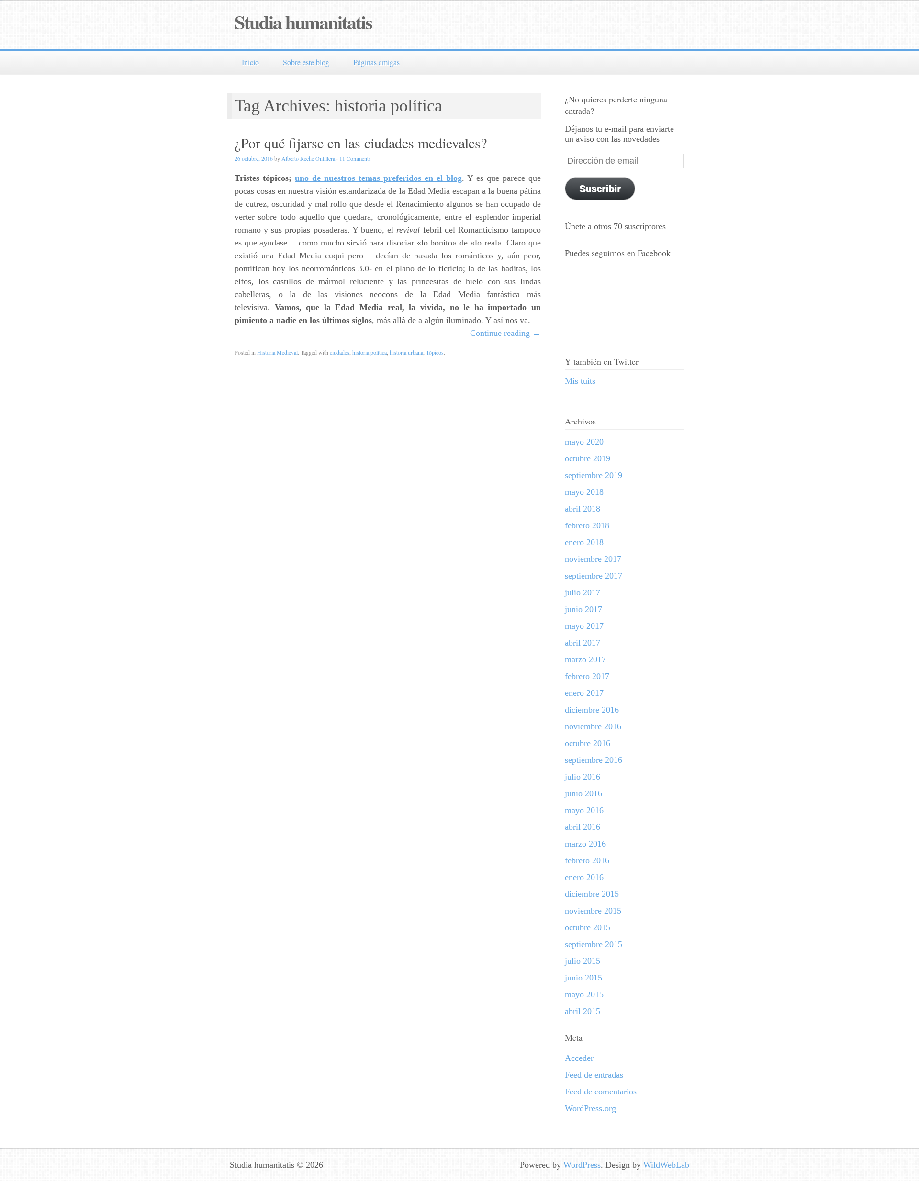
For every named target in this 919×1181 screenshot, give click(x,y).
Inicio (250, 62)
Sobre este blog (306, 62)
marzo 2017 (585, 659)
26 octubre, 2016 (254, 158)
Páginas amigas (376, 62)
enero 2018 (584, 542)
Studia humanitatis (303, 22)
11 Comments (355, 158)
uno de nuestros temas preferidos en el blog (378, 178)
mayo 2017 (584, 626)
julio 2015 (582, 961)
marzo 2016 (585, 843)
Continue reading (505, 333)
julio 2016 (582, 776)
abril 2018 (582, 508)
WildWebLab (666, 1165)
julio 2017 (582, 592)
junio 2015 (583, 977)
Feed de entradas (594, 1075)
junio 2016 (583, 793)
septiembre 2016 (593, 760)
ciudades (339, 352)
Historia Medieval (277, 352)
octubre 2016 (587, 743)
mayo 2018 (584, 492)
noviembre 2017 (593, 559)
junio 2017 (583, 609)
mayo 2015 (584, 994)
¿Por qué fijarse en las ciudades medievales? (361, 142)
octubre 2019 (587, 458)
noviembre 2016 (593, 726)
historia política (369, 352)
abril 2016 (582, 827)
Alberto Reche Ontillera (308, 158)
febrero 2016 (587, 860)
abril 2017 (582, 642)
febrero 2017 (587, 676)
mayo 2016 (584, 810)
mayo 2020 (584, 441)
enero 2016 (584, 877)
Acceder (579, 1058)
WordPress (582, 1165)
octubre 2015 (587, 927)
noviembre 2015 (593, 910)
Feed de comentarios (601, 1091)
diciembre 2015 (592, 894)
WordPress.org (590, 1108)
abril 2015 (582, 1011)
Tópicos (435, 352)
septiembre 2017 (593, 575)
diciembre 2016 (592, 709)
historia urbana (406, 352)
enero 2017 (584, 693)
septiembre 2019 (593, 475)
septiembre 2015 (593, 944)
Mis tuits (580, 381)
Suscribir (600, 188)
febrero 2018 (587, 525)
